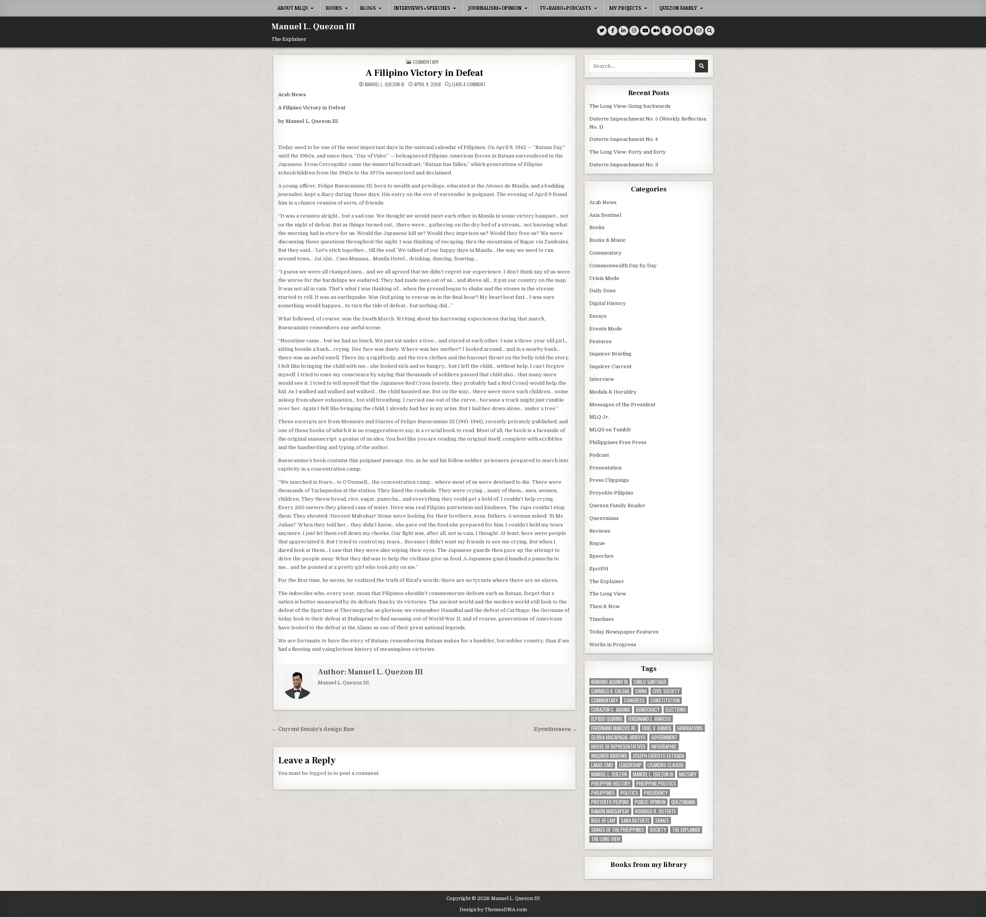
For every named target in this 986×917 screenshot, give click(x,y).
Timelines (601, 619)
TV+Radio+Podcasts (565, 8)
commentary (604, 700)
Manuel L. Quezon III (313, 26)
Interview (601, 379)
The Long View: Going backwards (630, 106)
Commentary (426, 62)
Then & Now (604, 606)
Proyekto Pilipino (611, 493)
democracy (648, 709)
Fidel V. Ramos (656, 728)
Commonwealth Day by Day (623, 265)
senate (662, 820)
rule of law (603, 820)
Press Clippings (609, 480)
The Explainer (606, 581)
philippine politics (656, 783)
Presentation (605, 468)
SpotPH (599, 569)
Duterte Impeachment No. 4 (623, 139)
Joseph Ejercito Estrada (658, 755)
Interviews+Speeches (422, 8)
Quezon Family (678, 8)
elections (676, 709)
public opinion (650, 802)
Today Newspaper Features (624, 632)
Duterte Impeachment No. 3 (623, 165)
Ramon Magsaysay (610, 811)
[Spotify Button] (677, 30)
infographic (664, 746)
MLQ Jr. (599, 417)
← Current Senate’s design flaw (313, 729)
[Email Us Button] (699, 30)
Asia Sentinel (605, 215)
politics (629, 792)
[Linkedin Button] (623, 30)
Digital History (607, 303)
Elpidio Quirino (606, 719)
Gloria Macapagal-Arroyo (618, 737)
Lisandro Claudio (665, 765)
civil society (666, 691)
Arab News (603, 202)
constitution (665, 700)
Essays (598, 316)
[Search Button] (709, 30)
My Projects (625, 8)
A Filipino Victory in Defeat (424, 73)
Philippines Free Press (618, 442)
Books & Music (607, 240)
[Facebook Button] (612, 30)
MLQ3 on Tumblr (610, 430)
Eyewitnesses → (555, 729)
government (664, 737)
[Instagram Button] (634, 30)
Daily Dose (602, 290)
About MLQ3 (292, 8)
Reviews (599, 531)
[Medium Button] (656, 30)
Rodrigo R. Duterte (655, 811)
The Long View (607, 594)
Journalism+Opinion (495, 8)
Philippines (603, 792)
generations (690, 728)
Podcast (599, 455)
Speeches (601, 556)
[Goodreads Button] (688, 30)
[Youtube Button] (645, 30)
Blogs (368, 8)
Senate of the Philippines (617, 829)
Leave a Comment (469, 84)
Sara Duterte (635, 820)
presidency (656, 792)
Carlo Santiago (650, 682)
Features (600, 341)
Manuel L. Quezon (609, 774)
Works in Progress (612, 644)
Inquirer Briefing (610, 354)
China (641, 691)
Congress (634, 700)
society (658, 829)
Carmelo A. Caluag (610, 691)
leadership (630, 765)
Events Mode (605, 329)
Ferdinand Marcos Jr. (613, 728)
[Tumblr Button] (666, 30)
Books (334, 8)
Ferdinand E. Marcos (649, 719)
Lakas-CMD (602, 765)
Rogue (597, 543)
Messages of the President (622, 404)
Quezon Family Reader (617, 505)
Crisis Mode (604, 278)
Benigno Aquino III (609, 682)
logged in (320, 773)
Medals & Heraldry (613, 392)
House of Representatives (618, 746)
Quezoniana (604, 518)
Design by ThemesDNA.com (493, 909)
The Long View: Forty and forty (627, 152)
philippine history (611, 783)
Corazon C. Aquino (610, 709)
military (688, 774)
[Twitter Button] (602, 30)
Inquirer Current (610, 366)
